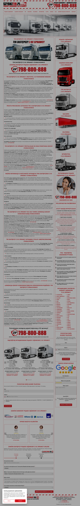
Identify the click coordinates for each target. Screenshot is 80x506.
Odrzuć (9, 500)
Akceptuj (20, 500)
